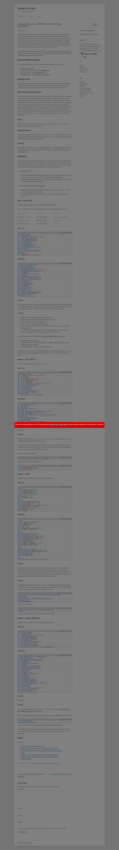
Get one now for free (56, 425)
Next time (66, 425)
